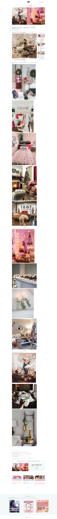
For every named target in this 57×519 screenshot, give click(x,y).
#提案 (26, 458)
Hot (19, 5)
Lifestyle (30, 5)
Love (36, 5)
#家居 (24, 458)
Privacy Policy (28, 516)
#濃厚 (34, 458)
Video (40, 5)
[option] (17, 479)
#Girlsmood (14, 458)
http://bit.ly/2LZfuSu (15, 454)
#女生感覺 (22, 458)
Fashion (26, 5)
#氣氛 (32, 458)
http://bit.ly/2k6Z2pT (15, 456)
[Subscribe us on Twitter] (42, 2)
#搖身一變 (29, 458)
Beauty (22, 5)
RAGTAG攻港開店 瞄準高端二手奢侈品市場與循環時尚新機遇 (19, 59)
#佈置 (16, 458)
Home (16, 5)
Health (34, 5)
